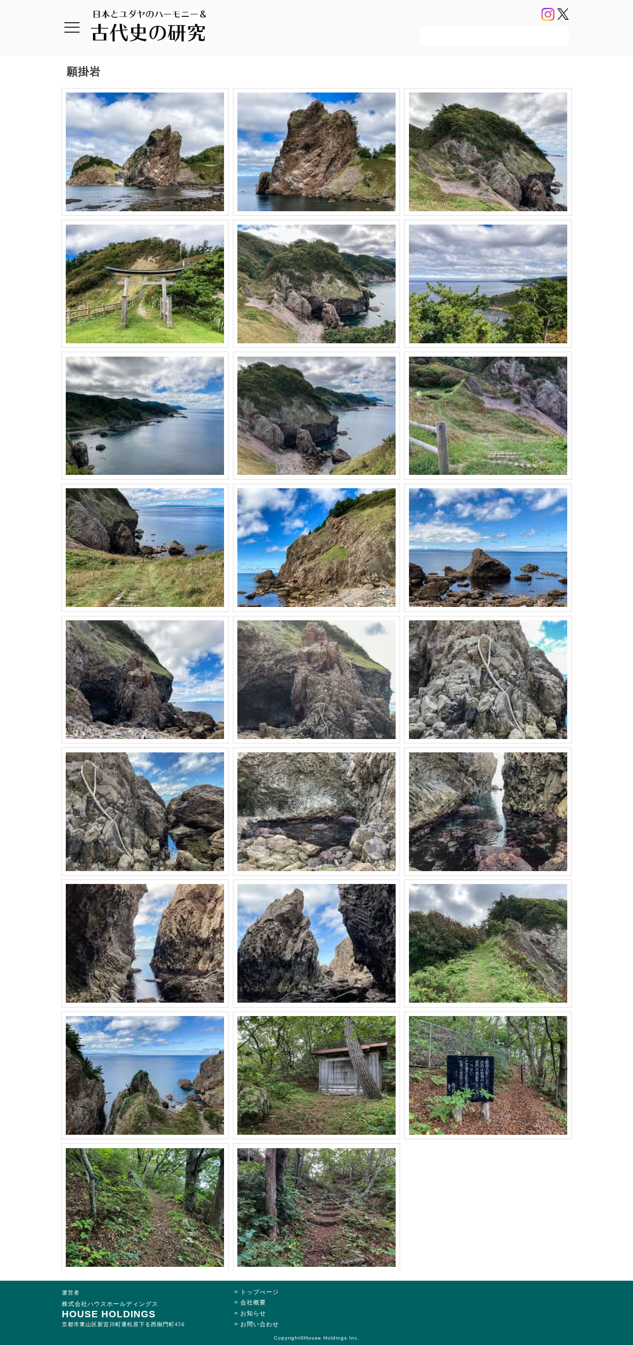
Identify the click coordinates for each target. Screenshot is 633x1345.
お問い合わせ (259, 1324)
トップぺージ (259, 1292)
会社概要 (253, 1302)
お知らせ (253, 1313)
